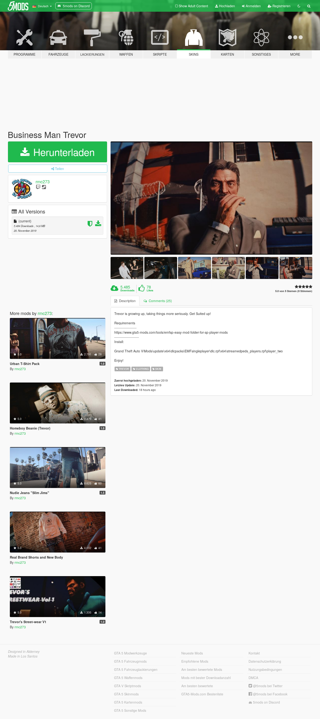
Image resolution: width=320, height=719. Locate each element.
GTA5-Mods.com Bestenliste (202, 694)
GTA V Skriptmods (127, 685)
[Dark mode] (299, 6)
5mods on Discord (266, 702)
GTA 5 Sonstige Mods (130, 710)
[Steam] (44, 186)
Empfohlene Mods (194, 661)
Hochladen (226, 6)
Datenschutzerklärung (265, 661)
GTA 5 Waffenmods (128, 677)
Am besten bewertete (197, 685)
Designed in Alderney (24, 651)
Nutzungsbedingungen (265, 669)
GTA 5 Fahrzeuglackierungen (135, 669)
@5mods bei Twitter (267, 685)
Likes (150, 290)
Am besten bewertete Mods (201, 669)
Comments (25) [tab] (159, 300)
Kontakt (254, 653)
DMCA (253, 677)
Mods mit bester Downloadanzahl (206, 677)
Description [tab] (126, 300)
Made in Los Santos (22, 656)
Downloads (127, 290)
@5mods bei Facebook (269, 694)
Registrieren (281, 6)
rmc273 (43, 181)
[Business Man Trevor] (212, 198)
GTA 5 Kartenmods (128, 702)
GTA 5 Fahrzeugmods (130, 661)
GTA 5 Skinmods (126, 694)
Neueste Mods (192, 653)
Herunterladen (62, 152)
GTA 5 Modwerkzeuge (130, 653)
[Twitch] (38, 186)
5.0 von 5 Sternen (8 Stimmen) (293, 291)
